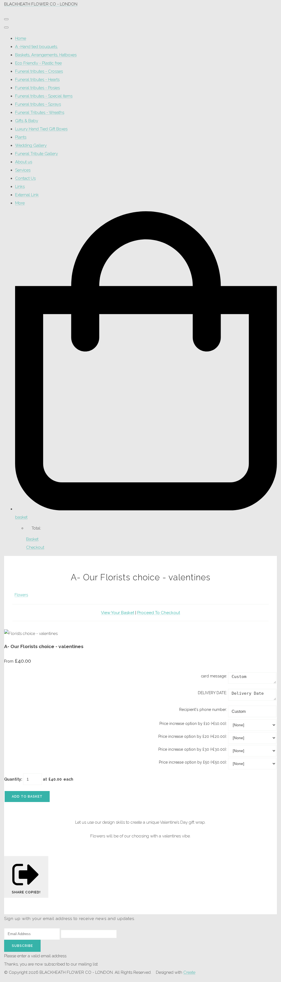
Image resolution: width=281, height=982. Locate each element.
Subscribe (22, 946)
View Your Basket (117, 612)
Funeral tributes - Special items (43, 96)
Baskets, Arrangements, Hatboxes (46, 54)
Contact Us (25, 178)
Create (189, 972)
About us (23, 161)
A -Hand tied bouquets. (36, 46)
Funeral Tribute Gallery (36, 153)
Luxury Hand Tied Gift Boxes (41, 128)
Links (20, 186)
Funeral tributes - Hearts (37, 79)
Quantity (12, 779)
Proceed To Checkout (158, 612)
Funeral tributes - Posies (37, 87)
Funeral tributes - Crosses (39, 71)
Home (20, 38)
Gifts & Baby (26, 120)
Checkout (35, 547)
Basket (32, 539)
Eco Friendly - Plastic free (38, 63)
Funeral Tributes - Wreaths (39, 112)
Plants (20, 137)
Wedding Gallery (31, 145)
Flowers (21, 595)
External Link (27, 194)
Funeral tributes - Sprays (38, 104)
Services (22, 170)
